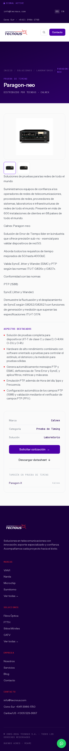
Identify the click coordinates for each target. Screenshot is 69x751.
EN (62, 11)
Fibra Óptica (11, 615)
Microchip (10, 583)
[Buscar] (43, 32)
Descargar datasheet (35, 460)
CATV (7, 635)
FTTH (7, 622)
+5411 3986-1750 (29, 19)
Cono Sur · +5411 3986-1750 (20, 706)
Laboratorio (44, 70)
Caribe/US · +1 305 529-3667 (20, 713)
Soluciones (24, 70)
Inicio (8, 70)
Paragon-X (34, 483)
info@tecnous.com (15, 11)
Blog (6, 674)
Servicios (9, 667)
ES (57, 11)
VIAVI (7, 570)
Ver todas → (11, 596)
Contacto (57, 32)
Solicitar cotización (34, 449)
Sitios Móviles (12, 628)
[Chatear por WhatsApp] (61, 743)
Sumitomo (10, 589)
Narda (7, 576)
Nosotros (9, 661)
